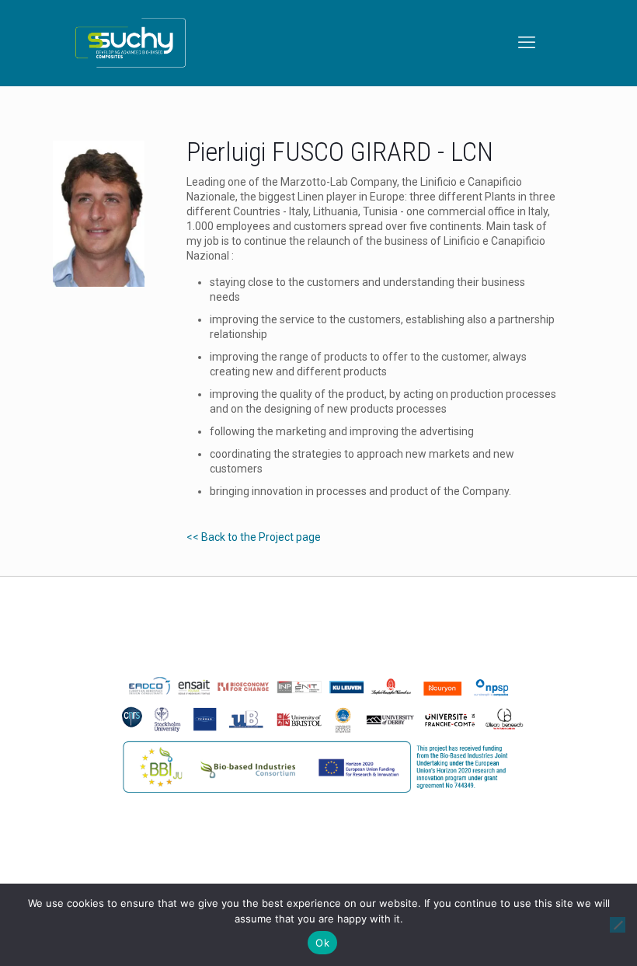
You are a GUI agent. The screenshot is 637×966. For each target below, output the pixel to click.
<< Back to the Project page (253, 537)
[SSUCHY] (130, 42)
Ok (322, 942)
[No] (617, 925)
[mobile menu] (528, 43)
